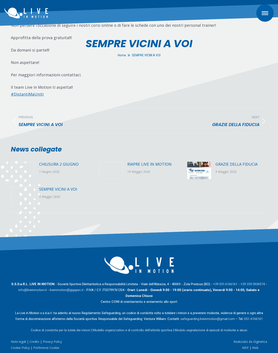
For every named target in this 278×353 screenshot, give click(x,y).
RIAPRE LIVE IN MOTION (149, 164)
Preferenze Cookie (46, 348)
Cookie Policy (20, 348)
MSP (245, 348)
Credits (34, 342)
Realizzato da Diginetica (250, 342)
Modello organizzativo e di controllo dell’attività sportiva (132, 330)
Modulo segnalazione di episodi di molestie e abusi (211, 330)
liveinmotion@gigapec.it (66, 290)
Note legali (18, 342)
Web (255, 348)
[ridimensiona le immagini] (23, 170)
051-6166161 (253, 319)
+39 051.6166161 (225, 284)
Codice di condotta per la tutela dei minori (60, 330)
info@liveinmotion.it (32, 290)
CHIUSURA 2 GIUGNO (59, 164)
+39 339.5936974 (252, 284)
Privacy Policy (52, 342)
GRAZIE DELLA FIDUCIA (236, 164)
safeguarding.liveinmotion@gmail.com (207, 319)
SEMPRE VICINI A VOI (58, 189)
